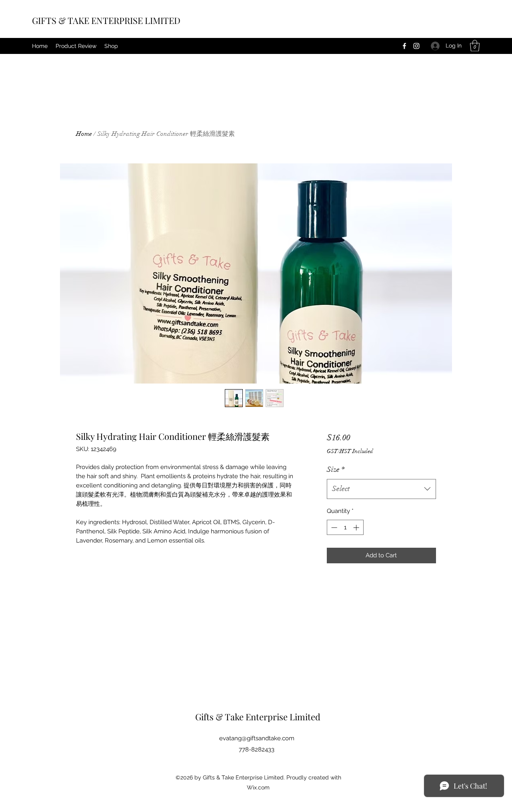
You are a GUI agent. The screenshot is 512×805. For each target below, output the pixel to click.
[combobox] (381, 489)
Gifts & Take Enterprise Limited (257, 717)
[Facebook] (404, 46)
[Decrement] (333, 527)
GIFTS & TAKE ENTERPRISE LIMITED (106, 20)
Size (335, 469)
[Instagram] (416, 46)
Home (84, 134)
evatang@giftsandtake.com (256, 738)
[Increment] (357, 527)
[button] (475, 46)
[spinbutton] (345, 527)
